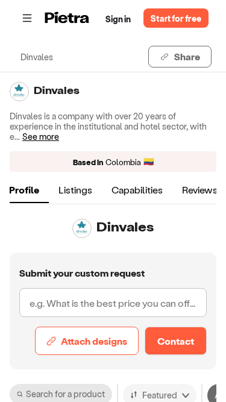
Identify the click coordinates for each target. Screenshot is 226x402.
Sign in (118, 19)
